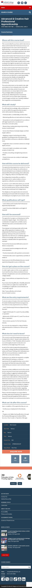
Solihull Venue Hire (6, 499)
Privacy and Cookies (6, 514)
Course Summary (6, 32)
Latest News (5, 555)
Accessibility (4, 512)
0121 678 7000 (8, 574)
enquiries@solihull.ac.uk (10, 571)
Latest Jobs (4, 505)
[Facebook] (3, 580)
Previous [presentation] (13, 483)
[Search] (28, 567)
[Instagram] (11, 580)
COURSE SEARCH (5, 562)
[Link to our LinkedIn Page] (23, 580)
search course (7, 12)
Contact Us (4, 496)
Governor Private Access (7, 520)
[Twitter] (7, 580)
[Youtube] (19, 580)
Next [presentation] (20, 483)
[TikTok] (15, 580)
